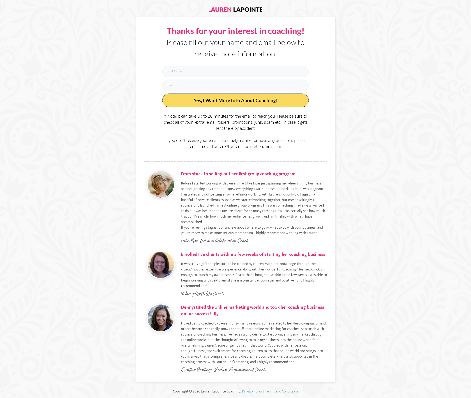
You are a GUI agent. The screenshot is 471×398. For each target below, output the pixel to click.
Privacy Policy (252, 391)
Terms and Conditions (281, 391)
